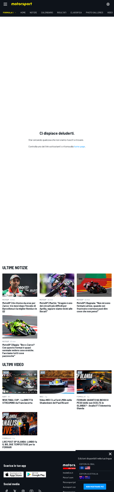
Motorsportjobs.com (72, 482)
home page (79, 146)
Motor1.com (68, 477)
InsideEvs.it (68, 472)
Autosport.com (70, 487)
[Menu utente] (108, 4)
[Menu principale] (5, 4)
